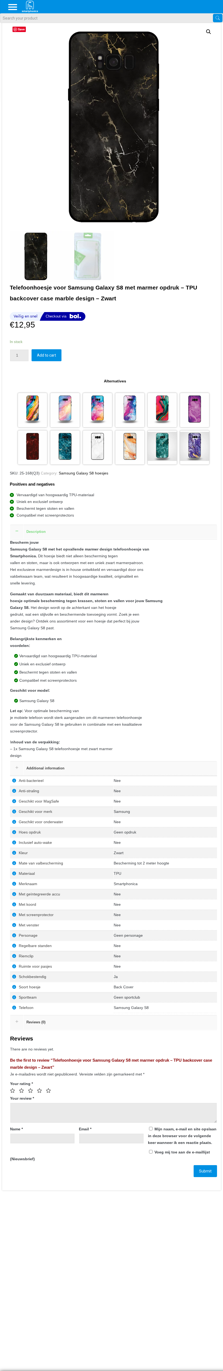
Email (85, 1129)
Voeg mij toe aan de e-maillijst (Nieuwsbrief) (110, 1155)
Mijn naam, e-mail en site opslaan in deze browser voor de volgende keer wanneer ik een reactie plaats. (182, 1136)
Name (16, 1129)
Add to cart (46, 355)
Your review (22, 1098)
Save (21, 29)
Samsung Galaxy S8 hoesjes (83, 473)
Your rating (21, 1083)
